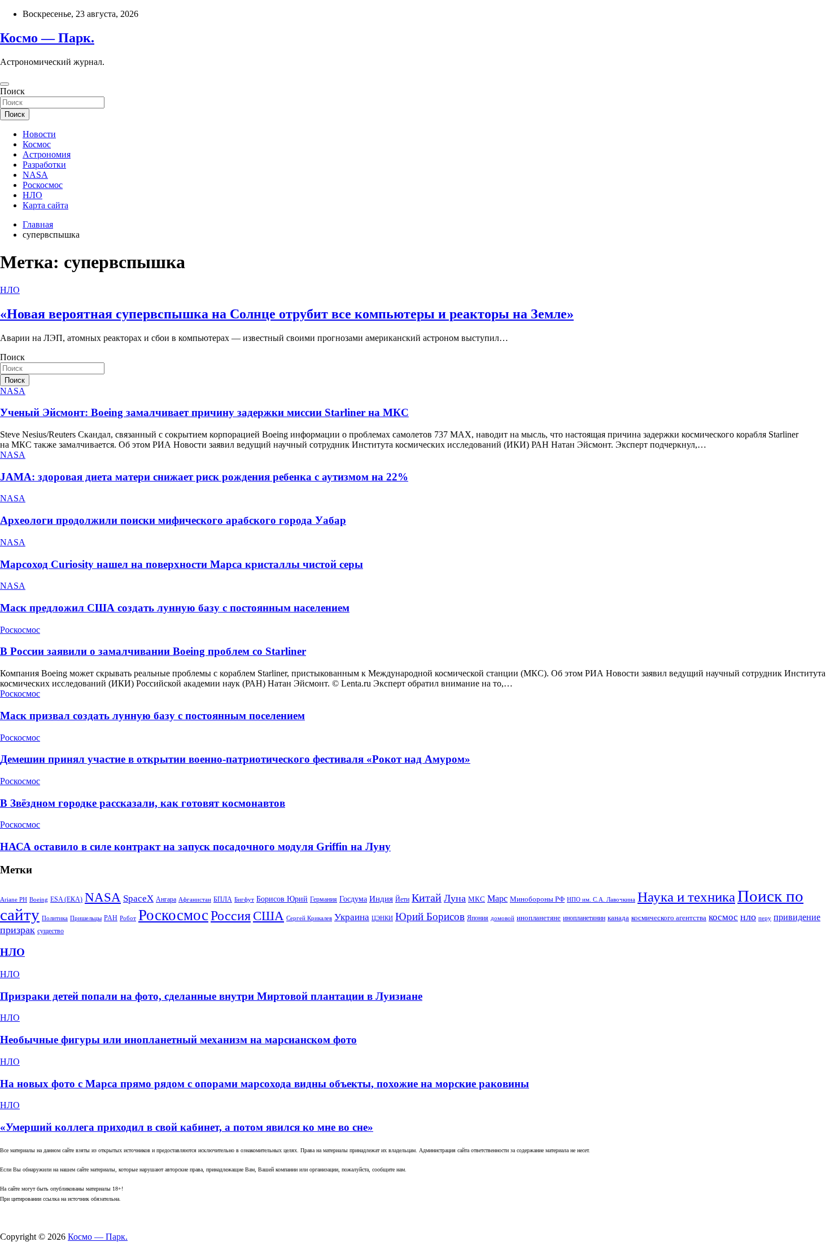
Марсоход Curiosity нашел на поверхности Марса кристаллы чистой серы (181, 564)
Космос (37, 144)
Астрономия (47, 154)
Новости (39, 134)
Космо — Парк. (47, 37)
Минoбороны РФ (537, 899)
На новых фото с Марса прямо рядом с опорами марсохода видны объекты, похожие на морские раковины (264, 1084)
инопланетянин (584, 918)
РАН (110, 918)
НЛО (32, 195)
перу (764, 918)
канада (618, 918)
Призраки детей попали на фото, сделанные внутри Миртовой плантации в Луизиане (211, 996)
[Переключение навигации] (4, 84)
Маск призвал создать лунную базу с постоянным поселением (152, 715)
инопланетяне (539, 918)
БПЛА (222, 899)
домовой (502, 918)
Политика (55, 918)
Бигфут (244, 899)
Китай (427, 897)
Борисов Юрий (282, 898)
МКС (476, 899)
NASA (35, 175)
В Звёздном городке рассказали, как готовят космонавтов (142, 803)
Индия (381, 898)
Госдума (353, 898)
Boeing (38, 899)
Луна (455, 898)
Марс (497, 898)
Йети (402, 899)
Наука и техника (686, 896)
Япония (477, 918)
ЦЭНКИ (382, 918)
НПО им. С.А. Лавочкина (601, 899)
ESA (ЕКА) (66, 899)
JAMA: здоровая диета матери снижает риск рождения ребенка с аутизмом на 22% (204, 477)
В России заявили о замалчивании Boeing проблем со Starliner (153, 651)
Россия (231, 915)
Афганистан (194, 899)
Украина (351, 917)
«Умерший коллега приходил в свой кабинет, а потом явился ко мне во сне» (186, 1127)
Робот (128, 918)
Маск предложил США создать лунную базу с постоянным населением (175, 608)
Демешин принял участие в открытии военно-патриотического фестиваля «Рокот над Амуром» (235, 759)
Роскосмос (43, 185)
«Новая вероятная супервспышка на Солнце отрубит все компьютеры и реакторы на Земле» (287, 314)
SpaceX (138, 898)
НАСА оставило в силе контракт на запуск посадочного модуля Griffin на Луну (195, 846)
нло (748, 916)
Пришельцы (86, 918)
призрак (17, 929)
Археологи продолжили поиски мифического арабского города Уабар (173, 520)
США (268, 915)
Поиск (12, 91)
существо (50, 931)
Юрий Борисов (430, 916)
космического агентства (668, 917)
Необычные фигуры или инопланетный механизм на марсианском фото (178, 1040)
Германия (323, 899)
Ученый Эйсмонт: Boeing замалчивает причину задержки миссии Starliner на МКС (204, 412)
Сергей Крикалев (309, 918)
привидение (797, 917)
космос (723, 917)
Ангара (166, 899)
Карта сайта (45, 205)
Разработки (44, 164)
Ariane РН (13, 899)
